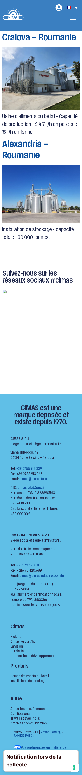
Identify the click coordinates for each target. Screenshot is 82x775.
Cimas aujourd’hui (23, 642)
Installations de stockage (28, 681)
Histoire (15, 637)
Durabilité (17, 651)
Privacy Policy (51, 732)
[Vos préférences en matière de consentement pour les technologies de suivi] (74, 767)
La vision (16, 646)
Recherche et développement (32, 656)
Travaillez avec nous (25, 719)
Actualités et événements (28, 709)
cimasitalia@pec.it (31, 488)
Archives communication (28, 723)
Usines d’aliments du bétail (29, 676)
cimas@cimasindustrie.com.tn (41, 576)
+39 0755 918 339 (29, 469)
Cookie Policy (24, 735)
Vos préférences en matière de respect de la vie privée (40, 749)
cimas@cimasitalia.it (34, 479)
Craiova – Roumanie (39, 38)
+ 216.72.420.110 (27, 565)
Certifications (20, 714)
